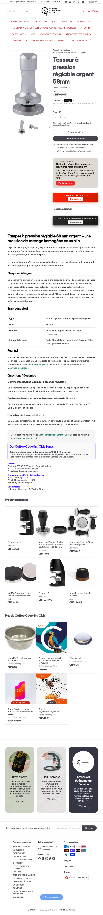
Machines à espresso (18, 368)
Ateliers (61, 40)
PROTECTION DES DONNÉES (21, 867)
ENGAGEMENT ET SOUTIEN (78, 34)
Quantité (57, 112)
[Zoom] (27, 84)
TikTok (32, 489)
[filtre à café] (20, 762)
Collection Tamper (37, 364)
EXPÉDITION (18, 885)
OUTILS (87, 28)
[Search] (27, 11)
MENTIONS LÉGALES (22, 881)
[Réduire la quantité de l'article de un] (55, 117)
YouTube (40, 489)
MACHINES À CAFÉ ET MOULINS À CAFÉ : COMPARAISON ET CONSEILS (45, 28)
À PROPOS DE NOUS (78, 40)
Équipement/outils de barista (64, 53)
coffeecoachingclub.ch (25, 438)
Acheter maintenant (75, 138)
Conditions (17, 872)
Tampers (82, 53)
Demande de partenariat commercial (23, 892)
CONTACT (17, 888)
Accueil (56, 50)
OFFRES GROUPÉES (20, 21)
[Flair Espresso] (51, 762)
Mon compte (18, 897)
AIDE (33, 34)
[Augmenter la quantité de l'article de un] (65, 117)
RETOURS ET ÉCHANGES (24, 875)
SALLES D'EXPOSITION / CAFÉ (39, 40)
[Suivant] (48, 127)
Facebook (23, 489)
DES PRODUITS (19, 856)
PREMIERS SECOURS (22, 878)
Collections (65, 50)
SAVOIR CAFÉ (18, 34)
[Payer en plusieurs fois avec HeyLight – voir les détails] (73, 101)
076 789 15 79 (21, 466)
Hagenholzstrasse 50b (24, 480)
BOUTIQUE (50, 21)
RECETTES (67, 21)
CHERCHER (18, 863)
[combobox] (17, 11)
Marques (17, 40)
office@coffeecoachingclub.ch (55, 434)
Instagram (12, 489)
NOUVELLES (18, 850)
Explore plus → (65, 183)
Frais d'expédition (72, 123)
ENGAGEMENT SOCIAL (50, 34)
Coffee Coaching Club (30, 616)
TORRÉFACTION (84, 21)
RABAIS (37, 21)
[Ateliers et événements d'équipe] (83, 762)
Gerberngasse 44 (21, 477)
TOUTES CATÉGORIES (23, 860)
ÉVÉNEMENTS (19, 853)
